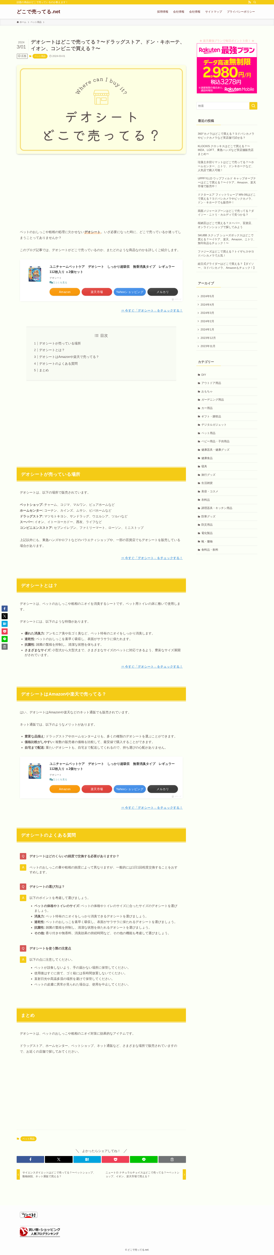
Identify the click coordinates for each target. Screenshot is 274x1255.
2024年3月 (207, 312)
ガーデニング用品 (212, 399)
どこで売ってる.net (38, 11)
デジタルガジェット (214, 424)
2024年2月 (207, 321)
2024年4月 (207, 304)
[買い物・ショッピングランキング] (40, 1236)
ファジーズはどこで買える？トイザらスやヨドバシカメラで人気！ (226, 253)
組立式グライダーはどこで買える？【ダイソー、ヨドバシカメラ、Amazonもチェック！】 (227, 265)
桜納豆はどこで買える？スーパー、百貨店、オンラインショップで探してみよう (226, 225)
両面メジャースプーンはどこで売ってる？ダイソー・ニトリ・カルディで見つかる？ (226, 212)
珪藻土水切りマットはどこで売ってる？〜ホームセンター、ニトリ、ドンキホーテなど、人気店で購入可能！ (226, 166)
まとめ (44, 370)
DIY (203, 374)
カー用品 (207, 408)
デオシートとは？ (52, 350)
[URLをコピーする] (172, 1159)
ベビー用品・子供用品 (215, 441)
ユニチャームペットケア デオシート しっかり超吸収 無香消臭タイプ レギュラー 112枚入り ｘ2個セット (114, 269)
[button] (30, 1159)
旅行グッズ (208, 474)
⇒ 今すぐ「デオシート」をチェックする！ (152, 310)
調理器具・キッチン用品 (216, 508)
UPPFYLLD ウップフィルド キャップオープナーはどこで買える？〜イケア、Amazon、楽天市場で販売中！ (227, 182)
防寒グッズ (208, 516)
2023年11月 (208, 346)
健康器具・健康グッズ (215, 449)
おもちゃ (207, 391)
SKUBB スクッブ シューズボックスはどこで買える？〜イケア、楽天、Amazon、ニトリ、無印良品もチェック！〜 (227, 239)
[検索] (254, 2)
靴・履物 (207, 541)
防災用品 (207, 524)
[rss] (249, 2)
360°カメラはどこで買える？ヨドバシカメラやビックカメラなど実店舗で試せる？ (226, 135)
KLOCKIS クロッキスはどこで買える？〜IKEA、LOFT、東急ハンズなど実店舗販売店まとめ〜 (226, 149)
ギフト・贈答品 (211, 416)
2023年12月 (208, 337)
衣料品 (205, 499)
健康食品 (207, 458)
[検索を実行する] (253, 106)
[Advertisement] (101, 188)
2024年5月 (207, 296)
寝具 (204, 466)
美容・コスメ (209, 491)
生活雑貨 (207, 483)
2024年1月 (207, 329)
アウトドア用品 (211, 383)
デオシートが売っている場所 (60, 343)
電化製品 (207, 533)
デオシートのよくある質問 (58, 363)
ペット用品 (40, 56)
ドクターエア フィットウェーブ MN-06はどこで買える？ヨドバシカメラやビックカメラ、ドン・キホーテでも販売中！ (227, 198)
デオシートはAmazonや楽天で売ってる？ (69, 356)
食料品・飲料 (209, 549)
